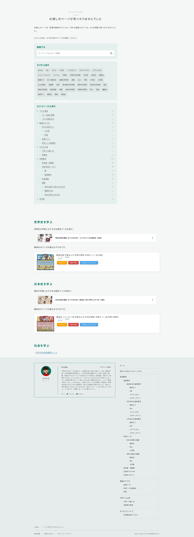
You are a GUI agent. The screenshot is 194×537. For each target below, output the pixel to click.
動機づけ (41, 80)
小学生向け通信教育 (134, 419)
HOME (36, 527)
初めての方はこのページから (131, 371)
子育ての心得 (125, 498)
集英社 (49, 94)
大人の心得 (76, 147)
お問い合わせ (48, 534)
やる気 (62, 70)
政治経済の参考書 (69, 85)
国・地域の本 (51, 80)
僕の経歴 (37, 534)
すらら (54, 70)
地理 (73, 80)
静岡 (56, 94)
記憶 (97, 89)
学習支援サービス (78, 167)
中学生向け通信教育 (134, 401)
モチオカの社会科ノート (46, 353)
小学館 (100, 80)
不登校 (64, 75)
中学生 (86, 75)
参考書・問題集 (78, 163)
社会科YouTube (129, 471)
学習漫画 (78, 179)
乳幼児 (93, 75)
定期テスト (78, 139)
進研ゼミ (41, 94)
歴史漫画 (53, 89)
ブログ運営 (76, 111)
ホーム (122, 365)
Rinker (67, 257)
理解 (61, 89)
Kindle (40, 70)
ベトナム (56, 75)
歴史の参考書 (42, 89)
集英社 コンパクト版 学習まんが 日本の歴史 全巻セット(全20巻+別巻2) (87, 317)
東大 (105, 85)
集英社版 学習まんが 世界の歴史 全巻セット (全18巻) (79, 255)
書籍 (78, 183)
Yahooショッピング (89, 262)
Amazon (62, 262)
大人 (79, 80)
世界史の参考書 (75, 75)
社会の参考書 (70, 89)
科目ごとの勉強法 (78, 143)
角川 (91, 89)
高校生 (63, 94)
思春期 (51, 85)
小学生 (92, 80)
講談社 (105, 89)
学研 (85, 80)
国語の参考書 (64, 80)
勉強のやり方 (76, 123)
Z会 (47, 70)
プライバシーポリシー (64, 534)
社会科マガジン (129, 475)
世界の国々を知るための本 (79, 187)
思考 (58, 85)
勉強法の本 (79, 191)
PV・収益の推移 (78, 115)
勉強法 (101, 75)
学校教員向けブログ (131, 515)
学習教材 (76, 159)
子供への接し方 (78, 151)
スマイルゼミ (97, 70)
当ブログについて (127, 511)
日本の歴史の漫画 (133, 440)
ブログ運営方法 (78, 119)
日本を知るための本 (79, 195)
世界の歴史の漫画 (133, 454)
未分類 (76, 199)
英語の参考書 (82, 89)
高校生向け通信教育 (134, 384)
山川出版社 (42, 85)
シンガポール (71, 70)
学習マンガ (128, 436)
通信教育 (79, 175)
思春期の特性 (128, 505)
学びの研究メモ (78, 127)
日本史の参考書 (95, 85)
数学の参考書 (82, 85)
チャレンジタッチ (44, 75)
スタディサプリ (84, 70)
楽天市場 (73, 262)
